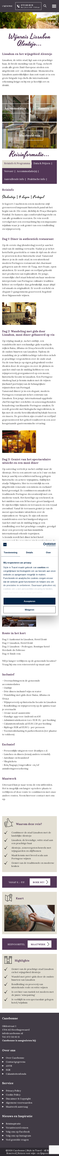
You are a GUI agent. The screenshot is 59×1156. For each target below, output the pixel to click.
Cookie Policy (13, 1094)
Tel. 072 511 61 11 (11, 1036)
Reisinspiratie (13, 1123)
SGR (8, 1069)
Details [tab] (29, 552)
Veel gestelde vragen (17, 1139)
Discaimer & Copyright (18, 1098)
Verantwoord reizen (17, 1127)
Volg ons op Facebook (18, 1131)
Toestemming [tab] (10, 552)
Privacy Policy (13, 1090)
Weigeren (29, 609)
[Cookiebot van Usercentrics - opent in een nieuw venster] (43, 544)
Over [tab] (48, 552)
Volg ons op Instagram (18, 1135)
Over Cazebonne (15, 1057)
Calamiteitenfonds (16, 1073)
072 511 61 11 (27, 5)
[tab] (17, 164)
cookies (41, 567)
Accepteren (29, 601)
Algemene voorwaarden (19, 1102)
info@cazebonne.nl (12, 1033)
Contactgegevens (15, 1061)
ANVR (9, 1065)
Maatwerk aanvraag (17, 1106)
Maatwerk (38, 944)
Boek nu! (38, 882)
